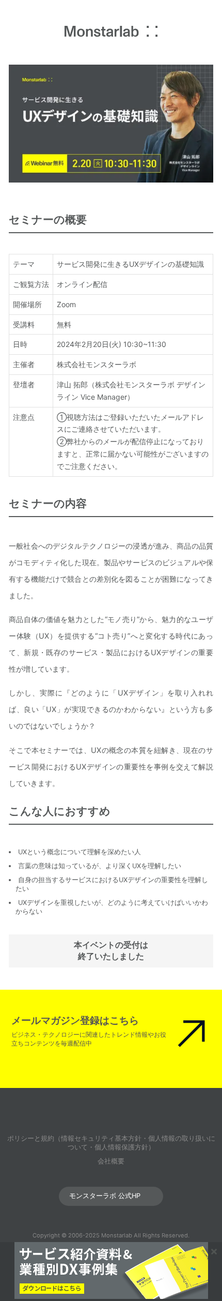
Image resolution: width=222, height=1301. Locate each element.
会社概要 (111, 1161)
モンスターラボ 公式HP (104, 1196)
